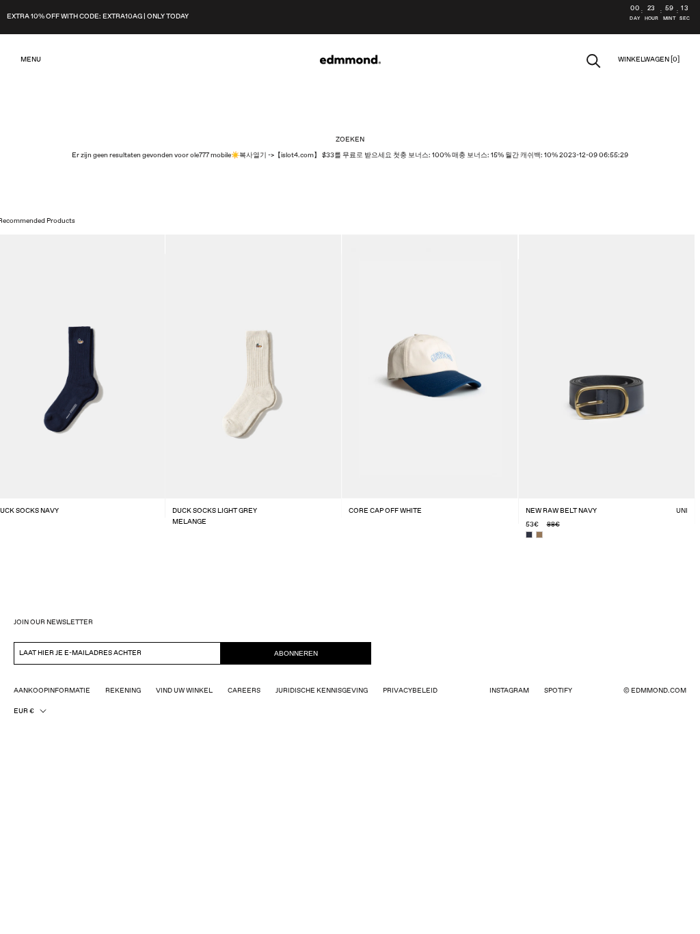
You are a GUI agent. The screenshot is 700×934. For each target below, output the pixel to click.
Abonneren (296, 653)
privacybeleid (410, 690)
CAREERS (244, 690)
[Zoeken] (594, 60)
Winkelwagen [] (648, 59)
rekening (123, 690)
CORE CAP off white (385, 511)
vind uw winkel (184, 690)
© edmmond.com (654, 690)
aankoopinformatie (52, 690)
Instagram (509, 690)
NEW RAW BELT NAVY (561, 511)
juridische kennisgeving (321, 690)
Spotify (558, 690)
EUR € (24, 711)
